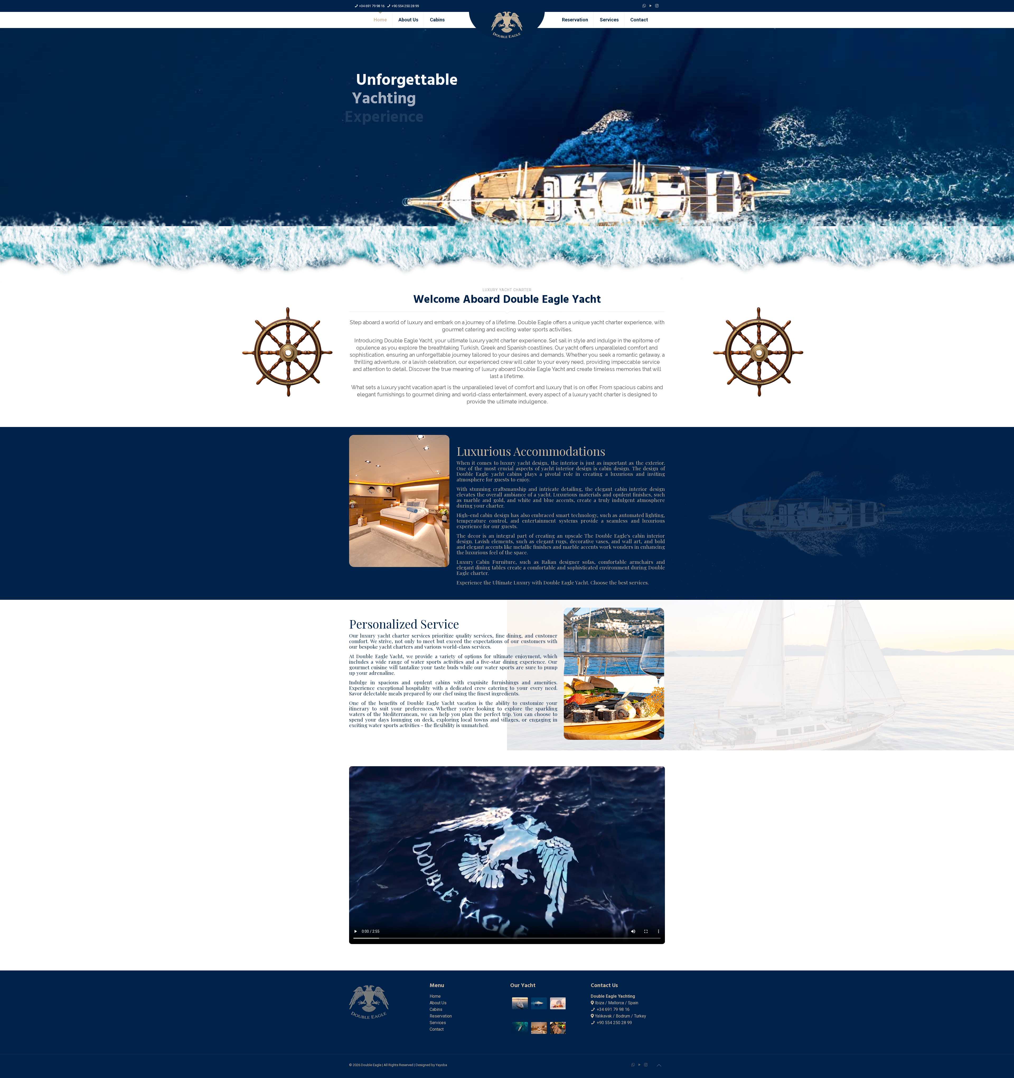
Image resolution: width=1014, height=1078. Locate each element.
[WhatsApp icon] (644, 5)
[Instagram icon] (657, 5)
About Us (438, 1002)
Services (438, 1022)
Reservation (441, 1016)
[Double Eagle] (507, 26)
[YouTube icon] (651, 5)
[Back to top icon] (659, 1065)
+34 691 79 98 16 (371, 6)
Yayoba (441, 1065)
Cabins (436, 1009)
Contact (437, 1029)
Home (435, 996)
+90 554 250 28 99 (405, 6)
